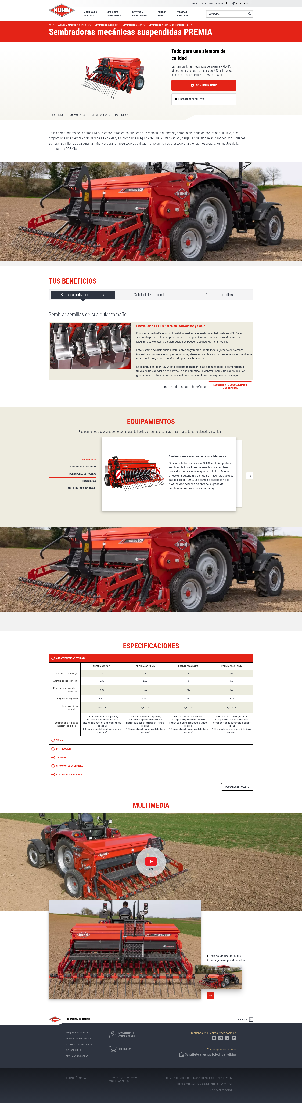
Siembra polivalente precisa (83, 294)
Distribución (63, 749)
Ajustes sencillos (219, 294)
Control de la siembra (69, 774)
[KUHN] (62, 10)
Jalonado (61, 757)
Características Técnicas (70, 658)
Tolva (59, 740)
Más (210, 995)
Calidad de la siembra (151, 294)
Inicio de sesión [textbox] (244, 3)
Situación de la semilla (69, 766)
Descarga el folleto (237, 786)
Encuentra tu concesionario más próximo (230, 386)
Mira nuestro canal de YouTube (226, 956)
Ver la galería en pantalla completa (228, 960)
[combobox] (242, 4)
